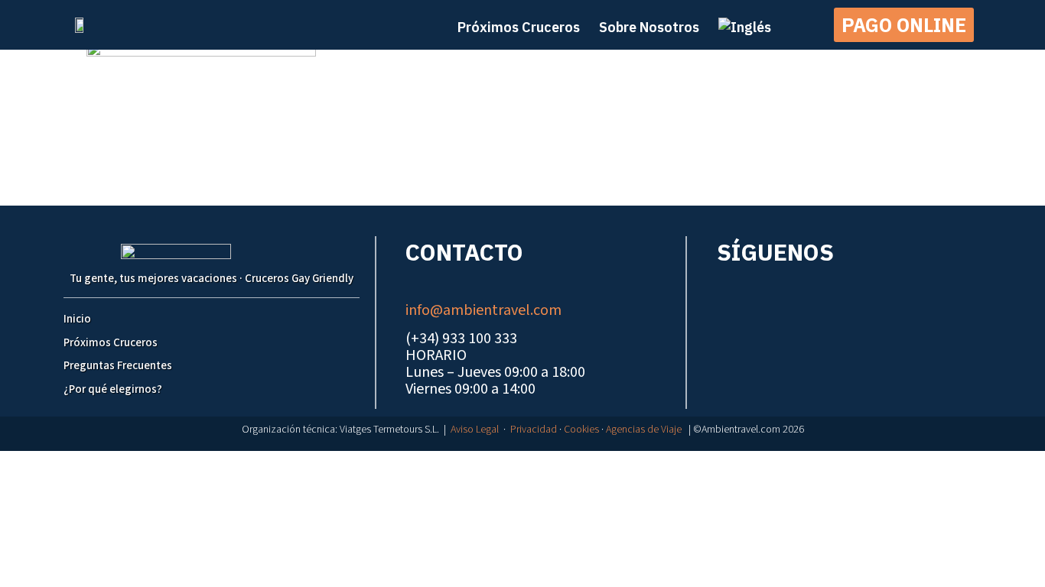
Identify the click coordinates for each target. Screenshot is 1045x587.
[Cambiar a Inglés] (745, 27)
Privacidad (533, 429)
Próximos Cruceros (110, 343)
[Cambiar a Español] (530, 466)
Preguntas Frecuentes (117, 366)
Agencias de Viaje (644, 429)
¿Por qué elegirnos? (112, 389)
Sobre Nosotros (649, 27)
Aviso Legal (475, 429)
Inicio (77, 319)
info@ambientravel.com (483, 310)
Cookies (581, 429)
